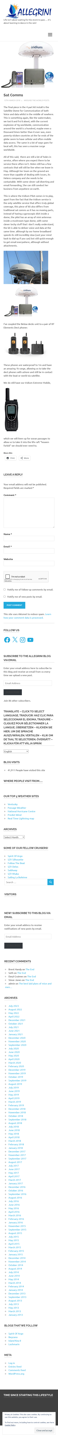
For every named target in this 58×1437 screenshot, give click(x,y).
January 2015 (15, 1254)
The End (30, 969)
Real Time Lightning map (21, 818)
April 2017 (13, 1176)
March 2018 (14, 1140)
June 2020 (14, 1051)
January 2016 (15, 1222)
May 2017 (13, 1172)
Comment (10, 495)
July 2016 (13, 1201)
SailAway (12, 870)
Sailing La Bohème (17, 877)
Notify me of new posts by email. (24, 596)
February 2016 (16, 1218)
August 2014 (15, 1268)
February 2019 (16, 1105)
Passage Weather (17, 807)
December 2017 (16, 1151)
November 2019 (17, 1073)
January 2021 (15, 1034)
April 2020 (13, 1059)
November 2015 (17, 1225)
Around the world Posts (36, 100)
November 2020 (17, 1041)
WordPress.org (16, 1373)
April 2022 (13, 1016)
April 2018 (13, 1137)
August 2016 (15, 1197)
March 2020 (14, 1062)
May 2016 (13, 1208)
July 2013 (13, 1304)
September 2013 (17, 1296)
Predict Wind (14, 814)
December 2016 (16, 1186)
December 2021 (16, 1019)
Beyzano (13, 1337)
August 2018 (15, 1122)
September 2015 (17, 1229)
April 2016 (13, 1211)
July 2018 (13, 1126)
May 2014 (13, 1279)
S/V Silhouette (15, 859)
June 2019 (14, 1090)
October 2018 (15, 1115)
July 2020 (13, 1048)
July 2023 (13, 1005)
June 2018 (14, 1130)
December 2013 (16, 1293)
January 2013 (15, 1314)
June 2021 (14, 1030)
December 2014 (16, 1257)
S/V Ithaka (13, 873)
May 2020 (13, 1055)
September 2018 (17, 1119)
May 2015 (13, 1240)
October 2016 (15, 1190)
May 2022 (13, 1012)
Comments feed (17, 1370)
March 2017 (14, 1179)
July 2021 (13, 1027)
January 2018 (15, 1147)
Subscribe (12, 692)
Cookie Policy (10, 1425)
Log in (11, 1362)
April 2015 (13, 1243)
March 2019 (14, 1101)
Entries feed (14, 1366)
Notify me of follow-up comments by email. (30, 589)
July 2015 (13, 1236)
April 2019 (13, 1098)
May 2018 (13, 1133)
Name (8, 534)
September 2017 (17, 1158)
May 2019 (13, 1094)
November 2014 (17, 1261)
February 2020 (16, 1066)
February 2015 (16, 1250)
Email (8, 546)
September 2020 (17, 1044)
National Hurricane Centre (21, 811)
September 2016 (17, 1193)
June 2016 (14, 1204)
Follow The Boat (16, 862)
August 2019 (15, 1083)
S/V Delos (13, 866)
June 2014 (14, 1275)
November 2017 (17, 1154)
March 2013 (14, 1311)
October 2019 (15, 1076)
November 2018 (17, 1112)
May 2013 (13, 1307)
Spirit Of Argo (15, 855)
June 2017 (14, 1169)
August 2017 (15, 1161)
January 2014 (15, 1289)
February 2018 (16, 1144)
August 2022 (15, 1009)
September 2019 (17, 1080)
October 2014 (15, 1264)
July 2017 (13, 1165)
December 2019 (16, 1069)
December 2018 (16, 1108)
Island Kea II (14, 1340)
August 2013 (15, 1300)
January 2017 (15, 1183)
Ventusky (13, 804)
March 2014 (14, 1282)
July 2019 (13, 1087)
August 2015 (15, 1233)
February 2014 (16, 1286)
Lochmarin (13, 1344)
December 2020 (16, 1037)
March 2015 (14, 1247)
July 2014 (13, 1272)
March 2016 (14, 1215)
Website (8, 559)
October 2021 (15, 1023)
